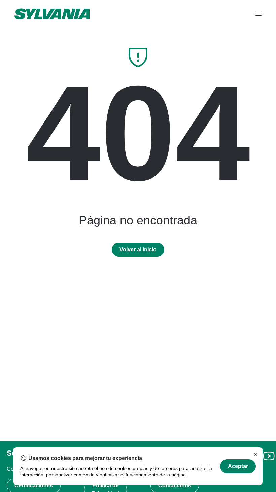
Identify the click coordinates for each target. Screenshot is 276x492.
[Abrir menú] (258, 13)
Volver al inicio (138, 249)
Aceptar (238, 466)
